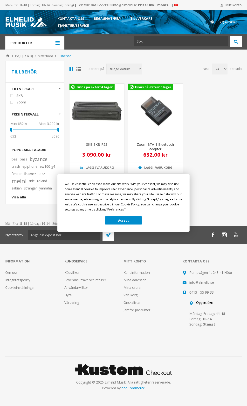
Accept (123, 220)
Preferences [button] (115, 209)
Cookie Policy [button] (130, 204)
